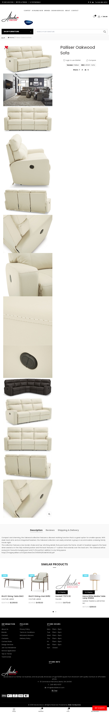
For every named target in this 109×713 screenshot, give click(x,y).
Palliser (76, 65)
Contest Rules (7, 641)
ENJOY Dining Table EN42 (12, 596)
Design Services (7, 645)
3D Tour (54, 690)
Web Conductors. (74, 705)
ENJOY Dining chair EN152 (39, 596)
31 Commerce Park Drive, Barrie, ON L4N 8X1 (56, 682)
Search (104, 31)
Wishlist (95, 15)
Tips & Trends (7, 654)
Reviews (50, 530)
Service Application (9, 651)
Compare (92, 60)
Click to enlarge (49, 514)
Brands (4, 632)
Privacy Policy (25, 629)
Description (36, 530)
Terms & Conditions (27, 632)
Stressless (28, 23)
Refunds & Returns (27, 635)
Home (12, 38)
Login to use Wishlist (73, 60)
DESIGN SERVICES (57, 11)
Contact (5, 635)
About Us (5, 629)
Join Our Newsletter (9, 648)
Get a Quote (100, 708)
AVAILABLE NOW (37, 11)
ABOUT (67, 11)
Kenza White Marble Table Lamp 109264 (94, 597)
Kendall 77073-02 (63, 596)
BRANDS (47, 11)
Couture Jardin (8, 599)
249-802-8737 (55, 685)
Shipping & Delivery (68, 530)
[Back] (3, 37)
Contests (5, 638)
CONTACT (74, 11)
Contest (27, 11)
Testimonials (6, 657)
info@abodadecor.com (55, 688)
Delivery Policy (25, 638)
